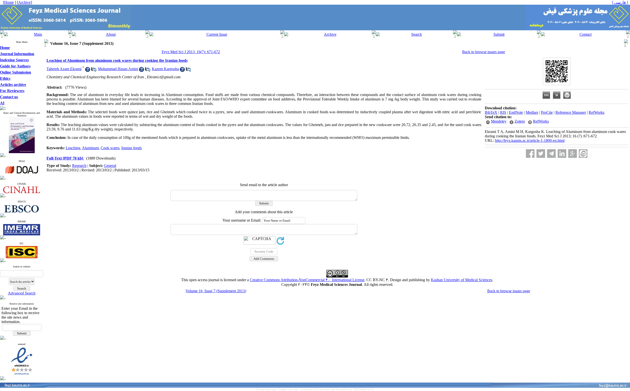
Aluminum (90, 148)
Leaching (73, 148)
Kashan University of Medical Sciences (461, 280)
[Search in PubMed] (93, 70)
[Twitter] (540, 153)
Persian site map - (267, 389)
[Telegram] (551, 153)
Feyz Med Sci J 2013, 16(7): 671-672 (191, 52)
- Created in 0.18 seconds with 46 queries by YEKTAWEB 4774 (336, 389)
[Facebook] (530, 153)
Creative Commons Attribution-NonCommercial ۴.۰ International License (307, 280)
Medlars (532, 112)
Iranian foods (131, 148)
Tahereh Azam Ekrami (64, 69)
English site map (289, 389)
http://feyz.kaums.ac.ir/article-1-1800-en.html (530, 140)
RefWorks (596, 112)
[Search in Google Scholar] (87, 70)
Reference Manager (570, 112)
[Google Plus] (572, 153)
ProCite (547, 112)
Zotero (520, 121)
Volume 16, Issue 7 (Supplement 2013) (216, 291)
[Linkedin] (562, 153)
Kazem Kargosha (165, 69)
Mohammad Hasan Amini (118, 69)
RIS (503, 112)
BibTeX (491, 112)
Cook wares (110, 148)
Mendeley (498, 121)
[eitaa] (583, 153)
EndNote (516, 112)
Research (79, 165)
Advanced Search (21, 293)
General (110, 165)
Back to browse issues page (483, 52)
